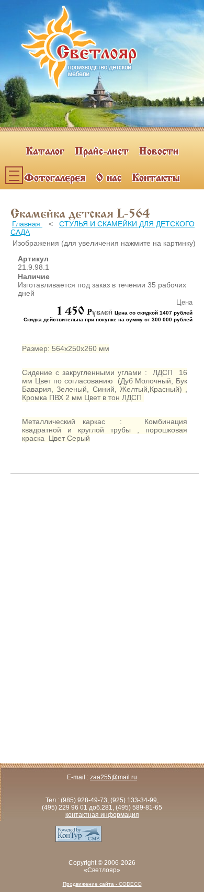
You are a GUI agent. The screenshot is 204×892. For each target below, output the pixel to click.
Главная (27, 224)
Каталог (45, 152)
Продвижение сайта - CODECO (102, 884)
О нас (108, 178)
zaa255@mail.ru (113, 777)
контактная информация (102, 814)
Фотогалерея (55, 178)
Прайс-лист (102, 152)
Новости (159, 152)
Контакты (156, 178)
